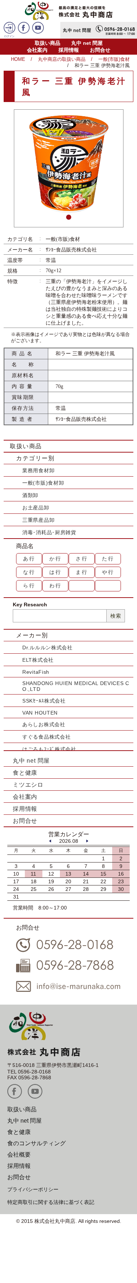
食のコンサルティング (36, 1143)
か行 (55, 559)
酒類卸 (30, 495)
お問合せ (100, 50)
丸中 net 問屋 (87, 43)
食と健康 (25, 773)
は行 (55, 572)
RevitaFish (35, 672)
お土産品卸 (35, 508)
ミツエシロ (28, 785)
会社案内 (37, 50)
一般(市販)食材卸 (43, 483)
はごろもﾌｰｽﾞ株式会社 (49, 749)
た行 (108, 559)
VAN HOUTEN (40, 713)
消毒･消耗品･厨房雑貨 (49, 532)
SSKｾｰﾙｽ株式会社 (44, 701)
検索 (115, 616)
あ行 (29, 559)
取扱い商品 (47, 43)
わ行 (55, 585)
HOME (18, 59)
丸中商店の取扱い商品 (61, 59)
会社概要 (19, 1154)
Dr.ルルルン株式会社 (47, 647)
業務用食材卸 (38, 470)
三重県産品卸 (38, 520)
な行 (29, 572)
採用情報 (68, 50)
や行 (108, 572)
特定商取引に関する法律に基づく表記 (50, 1202)
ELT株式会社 (38, 660)
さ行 (82, 559)
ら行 (29, 585)
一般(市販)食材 (114, 59)
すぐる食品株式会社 (46, 737)
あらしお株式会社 (43, 724)
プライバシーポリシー (32, 1189)
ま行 (82, 572)
